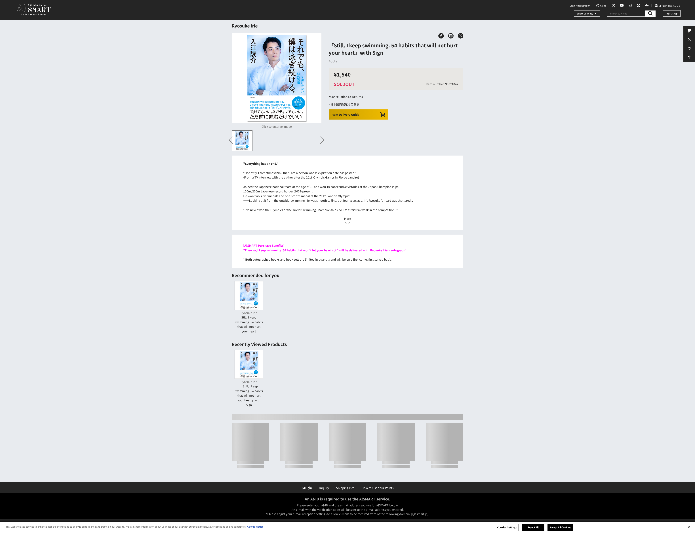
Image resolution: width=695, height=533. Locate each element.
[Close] (689, 527)
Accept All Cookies (560, 527)
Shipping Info (345, 488)
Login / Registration (580, 5)
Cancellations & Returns (346, 96)
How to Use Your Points (377, 488)
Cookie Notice (255, 526)
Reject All (533, 527)
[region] (347, 527)
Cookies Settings (507, 527)
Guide (307, 487)
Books (333, 61)
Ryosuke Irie (245, 25)
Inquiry (324, 488)
